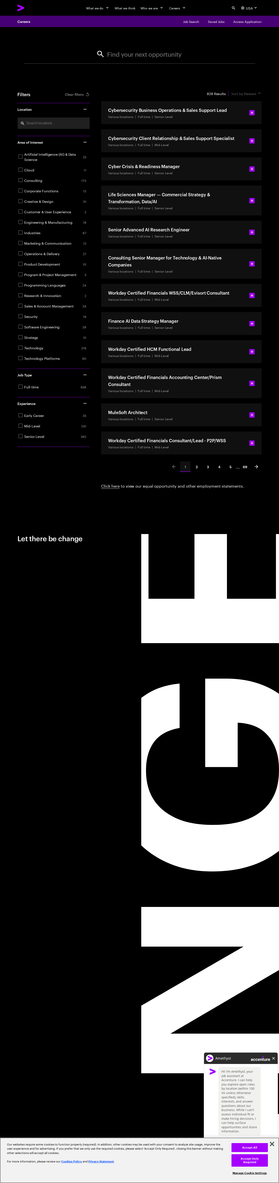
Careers (23, 21)
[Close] (272, 1144)
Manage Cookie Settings (250, 1173)
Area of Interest (30, 142)
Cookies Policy (71, 1161)
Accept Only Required (250, 1160)
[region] (139, 1160)
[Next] (256, 466)
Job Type (24, 374)
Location (24, 109)
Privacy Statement (101, 1161)
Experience (26, 403)
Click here (110, 485)
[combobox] (54, 123)
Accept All (249, 1147)
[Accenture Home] (30, 7)
